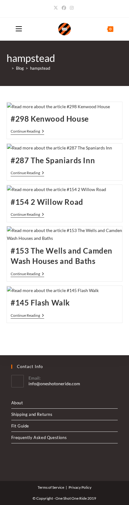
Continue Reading (27, 131)
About (17, 402)
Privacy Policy (80, 487)
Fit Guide (20, 425)
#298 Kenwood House (50, 118)
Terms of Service (51, 487)
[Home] (8, 68)
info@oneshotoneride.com (54, 383)
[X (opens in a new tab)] (57, 8)
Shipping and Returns (32, 414)
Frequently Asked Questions (39, 437)
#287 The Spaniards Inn (53, 160)
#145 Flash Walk (40, 302)
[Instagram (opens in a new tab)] (71, 8)
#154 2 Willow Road (47, 201)
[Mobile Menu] (19, 29)
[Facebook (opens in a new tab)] (64, 8)
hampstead (40, 68)
